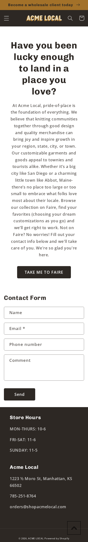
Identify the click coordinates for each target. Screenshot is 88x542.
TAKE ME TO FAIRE (44, 272)
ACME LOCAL (36, 538)
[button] (6, 18)
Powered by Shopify (56, 538)
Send (19, 394)
